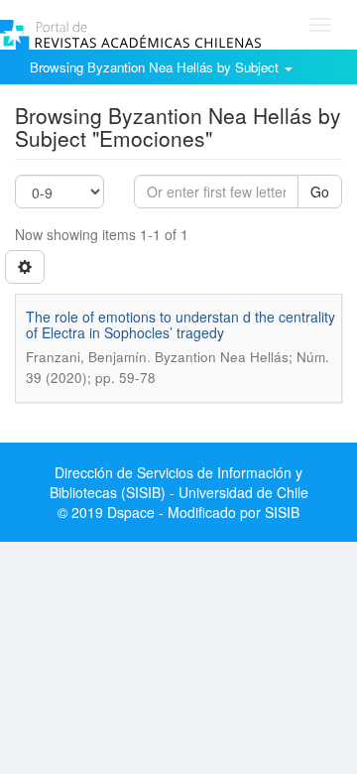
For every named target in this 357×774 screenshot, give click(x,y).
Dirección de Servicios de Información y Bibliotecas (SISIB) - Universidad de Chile (179, 482)
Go (319, 191)
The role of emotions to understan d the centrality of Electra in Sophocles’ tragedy (180, 324)
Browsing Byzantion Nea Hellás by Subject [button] (156, 67)
